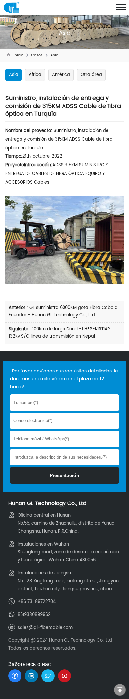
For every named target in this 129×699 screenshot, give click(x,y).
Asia (54, 55)
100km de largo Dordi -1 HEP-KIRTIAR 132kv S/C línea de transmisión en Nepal (59, 333)
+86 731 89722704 (37, 601)
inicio (18, 55)
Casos (37, 55)
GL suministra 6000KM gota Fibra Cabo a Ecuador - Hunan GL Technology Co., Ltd (63, 311)
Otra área (91, 74)
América (61, 74)
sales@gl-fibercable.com (45, 627)
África (35, 74)
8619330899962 (34, 614)
